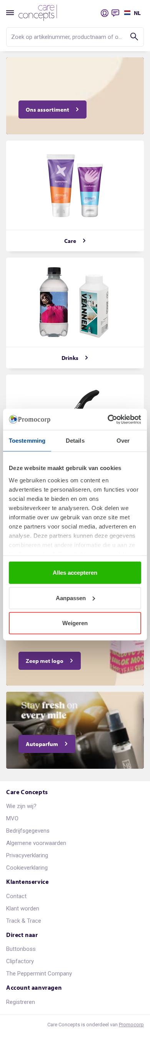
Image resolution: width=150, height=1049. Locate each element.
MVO (12, 818)
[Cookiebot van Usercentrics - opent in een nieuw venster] (108, 419)
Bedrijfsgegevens (28, 830)
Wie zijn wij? (21, 806)
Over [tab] (123, 440)
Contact (16, 896)
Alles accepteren (75, 572)
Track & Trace (23, 920)
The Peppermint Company (39, 973)
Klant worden (22, 908)
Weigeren (75, 623)
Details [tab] (75, 440)
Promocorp (131, 1024)
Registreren (20, 1002)
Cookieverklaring (27, 867)
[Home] (37, 13)
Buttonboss (21, 948)
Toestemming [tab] (27, 440)
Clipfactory (20, 961)
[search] (75, 37)
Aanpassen (71, 597)
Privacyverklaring (27, 855)
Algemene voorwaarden (36, 843)
